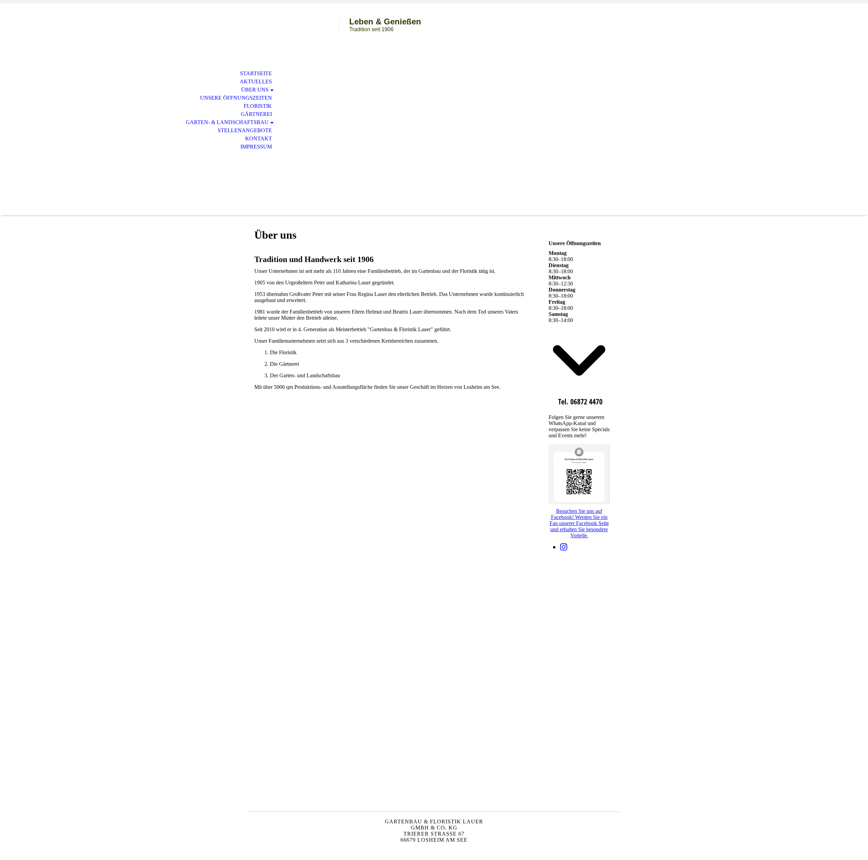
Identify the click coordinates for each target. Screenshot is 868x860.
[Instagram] (563, 547)
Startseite (256, 73)
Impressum (256, 146)
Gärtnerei (256, 114)
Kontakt (258, 138)
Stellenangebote (245, 130)
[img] (293, 33)
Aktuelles (256, 81)
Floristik (258, 106)
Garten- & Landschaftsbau (227, 122)
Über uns (255, 90)
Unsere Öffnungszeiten (236, 98)
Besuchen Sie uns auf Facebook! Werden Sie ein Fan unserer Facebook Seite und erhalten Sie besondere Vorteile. (579, 523)
